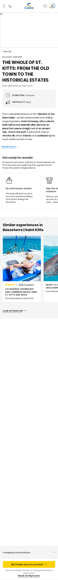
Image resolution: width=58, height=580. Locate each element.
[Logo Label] (29, 6)
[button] (45, 6)
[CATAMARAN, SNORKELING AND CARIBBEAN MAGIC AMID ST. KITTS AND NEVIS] (22, 269)
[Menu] (4, 6)
